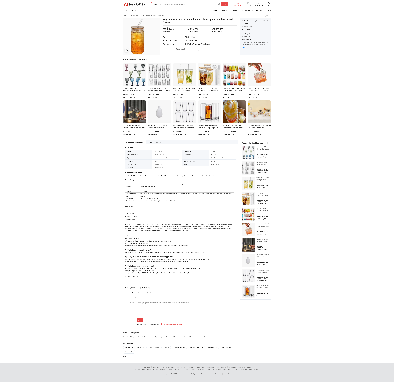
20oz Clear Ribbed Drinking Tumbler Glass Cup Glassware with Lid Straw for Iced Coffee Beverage (262, 179)
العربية (208, 369)
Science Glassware (190, 337)
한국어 (213, 369)
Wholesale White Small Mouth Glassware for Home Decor (262, 256)
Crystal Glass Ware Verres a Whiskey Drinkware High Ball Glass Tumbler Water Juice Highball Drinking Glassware (262, 163)
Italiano (187, 369)
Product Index (232, 367)
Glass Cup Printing (179, 347)
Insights (249, 367)
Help (234, 11)
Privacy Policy (227, 374)
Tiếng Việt (244, 369)
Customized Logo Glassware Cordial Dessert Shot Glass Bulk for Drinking (262, 240)
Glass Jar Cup (129, 352)
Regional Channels (221, 367)
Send (139, 320)
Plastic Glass (129, 347)
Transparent (158, 151)
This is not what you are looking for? (148, 324)
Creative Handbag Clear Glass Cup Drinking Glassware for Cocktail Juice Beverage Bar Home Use (262, 225)
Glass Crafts (142, 337)
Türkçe (237, 369)
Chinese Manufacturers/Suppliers (172, 367)
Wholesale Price (199, 367)
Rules (269, 11)
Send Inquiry (181, 49)
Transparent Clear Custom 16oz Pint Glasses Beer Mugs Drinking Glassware (262, 271)
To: (135, 298)
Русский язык (179, 369)
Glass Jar (166, 347)
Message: (132, 303)
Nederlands (201, 369)
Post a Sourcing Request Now (171, 324)
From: (133, 293)
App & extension (246, 11)
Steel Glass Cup (212, 347)
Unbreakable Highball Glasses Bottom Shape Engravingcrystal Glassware (262, 287)
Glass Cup (140, 347)
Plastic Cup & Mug (156, 337)
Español (155, 369)
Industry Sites (210, 367)
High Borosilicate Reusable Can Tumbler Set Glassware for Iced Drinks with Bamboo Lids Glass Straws (262, 194)
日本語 (219, 369)
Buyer (224, 11)
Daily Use (213, 155)
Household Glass (153, 347)
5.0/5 (248, 30)
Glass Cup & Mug (128, 337)
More (243, 47)
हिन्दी (224, 369)
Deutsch (193, 369)
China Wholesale (188, 367)
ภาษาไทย (230, 369)
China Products (157, 367)
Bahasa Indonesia (254, 369)
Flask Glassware (205, 337)
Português (163, 369)
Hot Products (146, 367)
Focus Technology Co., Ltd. (183, 374)
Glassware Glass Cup (196, 347)
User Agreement (208, 374)
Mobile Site (241, 367)
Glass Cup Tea (226, 347)
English (149, 369)
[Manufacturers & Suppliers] (134, 4)
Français (170, 369)
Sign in (269, 5)
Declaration (218, 374)
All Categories (130, 11)
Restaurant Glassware (173, 337)
